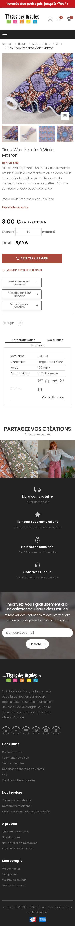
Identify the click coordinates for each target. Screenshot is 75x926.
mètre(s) (48, 232)
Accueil (7, 44)
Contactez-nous (12, 752)
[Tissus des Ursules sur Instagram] (19, 459)
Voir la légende (53, 397)
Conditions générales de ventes (23, 769)
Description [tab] (55, 340)
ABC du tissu (41, 44)
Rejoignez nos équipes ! (17, 848)
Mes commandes (13, 885)
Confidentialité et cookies (18, 780)
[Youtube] (26, 730)
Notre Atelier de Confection (19, 843)
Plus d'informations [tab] (15, 207)
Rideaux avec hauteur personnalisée (26, 811)
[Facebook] (16, 730)
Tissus (22, 44)
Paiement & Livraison (15, 758)
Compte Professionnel (16, 806)
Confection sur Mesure (16, 800)
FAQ (4, 774)
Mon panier (9, 874)
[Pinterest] (36, 730)
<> (19, 322)
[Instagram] (6, 730)
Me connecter (11, 869)
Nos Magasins (11, 837)
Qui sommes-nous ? (15, 831)
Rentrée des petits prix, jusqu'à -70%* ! (37, 4)
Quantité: (8, 232)
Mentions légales (13, 763)
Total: (6, 242)
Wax (59, 44)
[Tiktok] (46, 730)
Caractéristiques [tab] (23, 340)
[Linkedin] (56, 730)
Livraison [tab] (37, 345)
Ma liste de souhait (14, 880)
